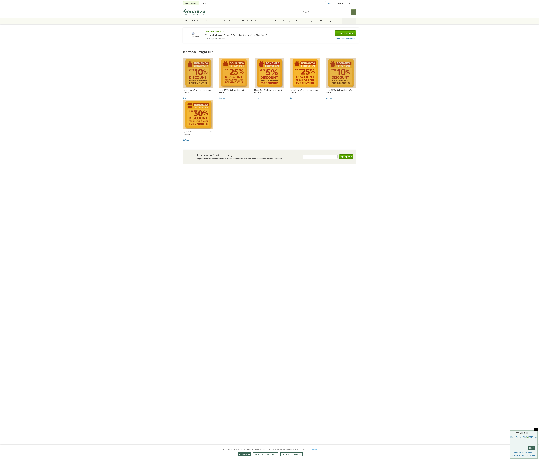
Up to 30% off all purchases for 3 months (197, 133)
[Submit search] (353, 12)
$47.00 (222, 98)
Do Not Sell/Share (291, 454)
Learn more (312, 449)
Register (340, 3)
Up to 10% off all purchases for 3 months (197, 91)
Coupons (312, 21)
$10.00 (186, 98)
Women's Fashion (193, 21)
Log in (329, 3)
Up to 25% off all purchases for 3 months (304, 91)
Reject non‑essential (265, 454)
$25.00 (293, 98)
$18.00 (329, 98)
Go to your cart (347, 33)
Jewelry (299, 21)
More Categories (327, 21)
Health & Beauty (249, 21)
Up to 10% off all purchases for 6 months (340, 91)
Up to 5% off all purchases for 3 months (268, 91)
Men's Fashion (212, 21)
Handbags (286, 21)
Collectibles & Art (270, 21)
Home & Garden (230, 21)
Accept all (244, 454)
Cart (349, 3)
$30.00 (186, 140)
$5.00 (256, 98)
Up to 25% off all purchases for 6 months (233, 91)
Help (205, 3)
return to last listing (346, 38)
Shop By (348, 21)
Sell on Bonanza (191, 3)
